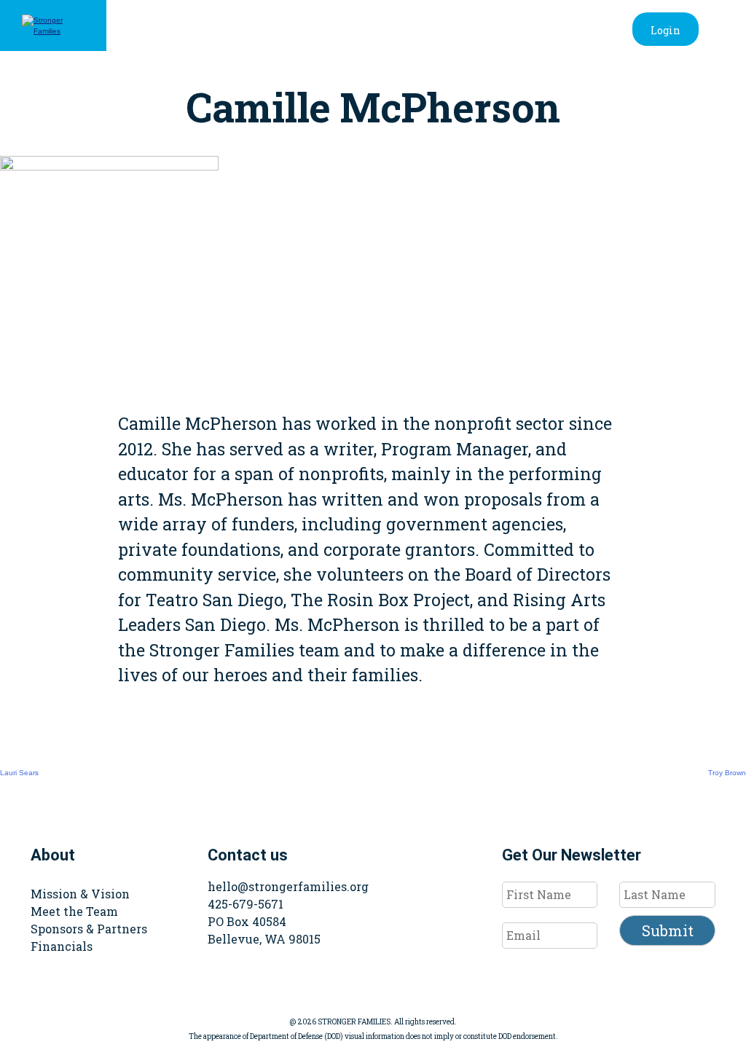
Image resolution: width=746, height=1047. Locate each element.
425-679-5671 (245, 903)
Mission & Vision (80, 893)
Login (665, 30)
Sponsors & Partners (89, 928)
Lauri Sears (19, 773)
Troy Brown (727, 773)
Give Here (661, 85)
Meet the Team (74, 911)
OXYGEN (572, 85)
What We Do (354, 85)
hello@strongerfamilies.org (288, 886)
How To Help (471, 85)
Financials (62, 946)
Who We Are (240, 85)
